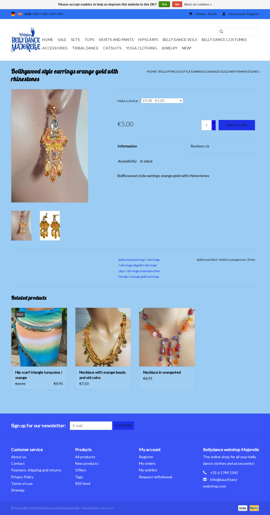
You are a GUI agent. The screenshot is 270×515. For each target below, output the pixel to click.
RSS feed (82, 483)
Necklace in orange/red (162, 372)
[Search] (219, 31)
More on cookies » (198, 4)
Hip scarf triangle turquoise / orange (38, 375)
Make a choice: (129, 101)
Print (251, 260)
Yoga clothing (141, 48)
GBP (36, 14)
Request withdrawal (155, 477)
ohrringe (153, 260)
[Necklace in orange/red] (167, 337)
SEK (61, 14)
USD (44, 14)
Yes (164, 4)
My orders (147, 463)
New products (87, 463)
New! (187, 48)
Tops (89, 39)
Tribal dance (85, 48)
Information (127, 146)
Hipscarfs (148, 39)
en (20, 14)
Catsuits (112, 48)
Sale (62, 39)
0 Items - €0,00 (206, 14)
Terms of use (22, 483)
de (13, 14)
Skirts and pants (116, 39)
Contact (18, 463)
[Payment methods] (242, 508)
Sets (75, 39)
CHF (53, 14)
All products (85, 456)
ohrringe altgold (131, 265)
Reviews (200, 146)
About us (18, 456)
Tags (79, 477)
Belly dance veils (180, 39)
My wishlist (148, 470)
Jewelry (169, 48)
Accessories (55, 48)
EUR (28, 14)
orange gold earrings (144, 277)
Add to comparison (233, 260)
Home (47, 39)
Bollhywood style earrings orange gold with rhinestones (209, 71)
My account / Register (243, 14)
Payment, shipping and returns (36, 470)
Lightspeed (106, 508)
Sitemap (18, 490)
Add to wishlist (207, 260)
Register (146, 456)
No (177, 4)
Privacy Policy (22, 477)
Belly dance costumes (225, 39)
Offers (80, 470)
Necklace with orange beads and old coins (102, 375)
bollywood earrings (131, 260)
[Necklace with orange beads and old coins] (103, 337)
